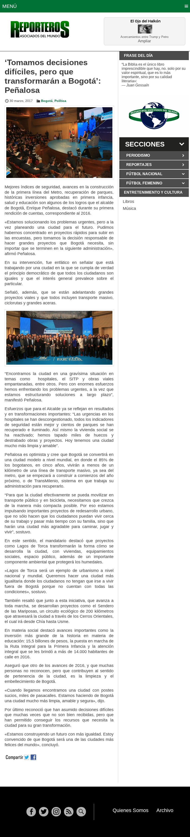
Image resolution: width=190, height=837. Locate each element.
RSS (68, 811)
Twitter (43, 811)
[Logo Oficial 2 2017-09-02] (154, 115)
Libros (128, 201)
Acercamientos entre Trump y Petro (144, 37)
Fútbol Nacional (144, 174)
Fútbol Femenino (144, 183)
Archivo (164, 810)
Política (60, 101)
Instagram (56, 811)
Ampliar (144, 41)
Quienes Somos (131, 810)
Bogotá (47, 101)
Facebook (31, 811)
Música (129, 208)
